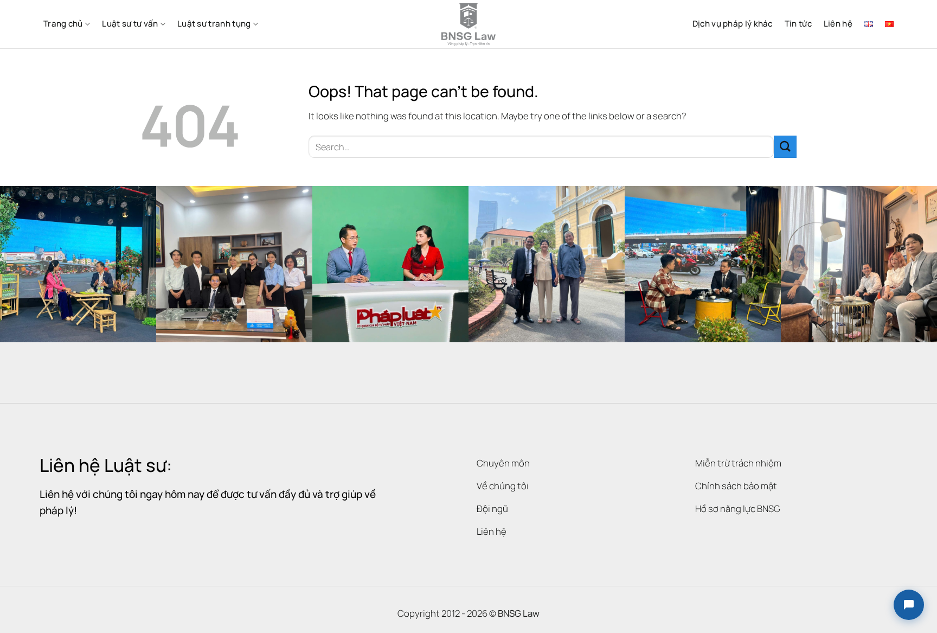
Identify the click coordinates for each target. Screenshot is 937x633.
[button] (909, 605)
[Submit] (785, 147)
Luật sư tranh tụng (214, 23)
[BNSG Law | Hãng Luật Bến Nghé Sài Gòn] (468, 24)
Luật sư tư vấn (130, 23)
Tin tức (798, 23)
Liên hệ (838, 23)
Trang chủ (63, 23)
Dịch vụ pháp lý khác (732, 23)
